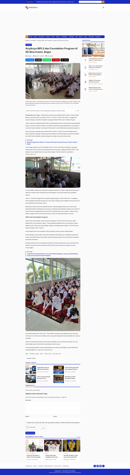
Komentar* (28, 400)
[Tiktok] (103, 466)
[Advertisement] (65, 22)
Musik (80, 36)
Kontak (34, 466)
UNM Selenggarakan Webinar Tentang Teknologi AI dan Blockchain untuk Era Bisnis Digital (52, 143)
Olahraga (71, 36)
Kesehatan (41, 36)
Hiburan (94, 76)
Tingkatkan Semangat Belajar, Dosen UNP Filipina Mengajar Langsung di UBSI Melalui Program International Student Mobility (52, 254)
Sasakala (97, 36)
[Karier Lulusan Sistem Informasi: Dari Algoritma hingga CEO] (31, 379)
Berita (30, 36)
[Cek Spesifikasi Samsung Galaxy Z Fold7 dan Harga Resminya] (93, 50)
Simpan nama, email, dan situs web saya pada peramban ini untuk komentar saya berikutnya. (53, 422)
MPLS (41, 353)
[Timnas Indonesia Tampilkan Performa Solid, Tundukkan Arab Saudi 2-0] (53, 446)
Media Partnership (48, 466)
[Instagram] (97, 466)
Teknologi (91, 36)
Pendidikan (64, 36)
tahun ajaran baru (56, 353)
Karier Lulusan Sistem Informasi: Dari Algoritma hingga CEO (43, 378)
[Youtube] (100, 466)
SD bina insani (47, 353)
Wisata (58, 36)
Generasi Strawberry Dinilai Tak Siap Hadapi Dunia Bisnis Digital (33, 457)
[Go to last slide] (77, 437)
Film (76, 36)
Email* (55, 416)
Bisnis (35, 36)
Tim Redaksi (40, 466)
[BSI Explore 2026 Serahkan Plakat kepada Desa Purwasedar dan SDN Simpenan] (58, 379)
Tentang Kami (28, 466)
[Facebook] (95, 466)
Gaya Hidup (91, 69)
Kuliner (48, 36)
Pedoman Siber (57, 466)
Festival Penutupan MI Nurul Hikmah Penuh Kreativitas (71, 369)
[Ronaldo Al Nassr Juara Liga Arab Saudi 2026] (71, 446)
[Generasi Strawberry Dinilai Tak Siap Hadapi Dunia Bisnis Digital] (34, 446)
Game (85, 36)
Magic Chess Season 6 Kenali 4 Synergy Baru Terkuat (95, 74)
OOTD (53, 36)
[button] (103, 2)
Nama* (27, 416)
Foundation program (34, 353)
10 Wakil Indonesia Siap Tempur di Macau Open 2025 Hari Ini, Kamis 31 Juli (54, 1)
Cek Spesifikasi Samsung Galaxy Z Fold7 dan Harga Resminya (96, 60)
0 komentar (50, 56)
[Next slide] (79, 437)
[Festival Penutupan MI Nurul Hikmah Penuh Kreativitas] (58, 370)
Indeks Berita (66, 466)
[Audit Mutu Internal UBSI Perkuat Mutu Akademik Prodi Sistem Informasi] (31, 370)
